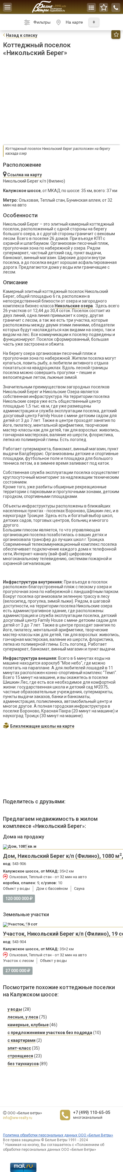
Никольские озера (74, 305)
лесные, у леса (22, 1017)
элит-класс (19, 1048)
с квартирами (21, 1040)
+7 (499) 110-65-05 (91, 1112)
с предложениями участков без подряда (49, 1032)
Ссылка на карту (24, 174)
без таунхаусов (23, 1063)
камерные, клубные (28, 1024)
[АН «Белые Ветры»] (49, 7)
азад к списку (21, 35)
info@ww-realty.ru (17, 1118)
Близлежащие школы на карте (42, 726)
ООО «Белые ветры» (24, 1113)
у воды (14, 1009)
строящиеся (20, 1056)
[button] (26, 846)
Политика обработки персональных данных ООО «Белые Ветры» (58, 1135)
